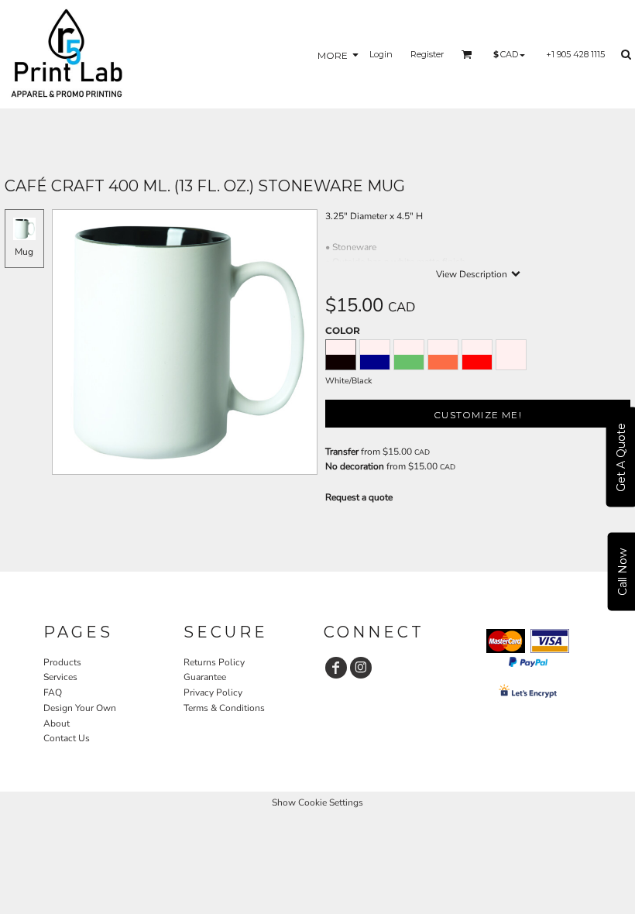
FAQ (52, 692)
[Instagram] (361, 668)
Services (60, 677)
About (56, 723)
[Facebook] (336, 668)
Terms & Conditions (224, 708)
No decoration (354, 466)
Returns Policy (214, 662)
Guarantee (205, 677)
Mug (24, 252)
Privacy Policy (213, 692)
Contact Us (66, 738)
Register (427, 54)
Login (381, 54)
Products (62, 662)
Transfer (342, 451)
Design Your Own (79, 708)
